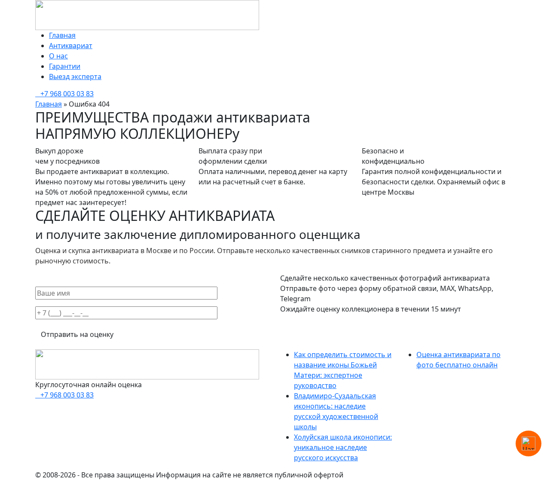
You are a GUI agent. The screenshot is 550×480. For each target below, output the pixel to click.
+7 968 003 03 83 (67, 93)
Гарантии (64, 66)
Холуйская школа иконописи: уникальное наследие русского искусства (343, 447)
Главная (62, 35)
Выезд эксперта (75, 76)
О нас (58, 56)
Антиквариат (70, 45)
